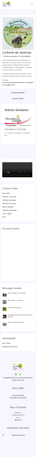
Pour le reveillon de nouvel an (16, 322)
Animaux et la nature (9, 203)
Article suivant (17, 99)
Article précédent (17, 93)
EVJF (4, 217)
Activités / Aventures (9, 197)
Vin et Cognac (7, 214)
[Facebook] (16, 374)
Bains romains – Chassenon (15, 300)
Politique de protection (9, 347)
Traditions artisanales (9, 210)
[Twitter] (20, 374)
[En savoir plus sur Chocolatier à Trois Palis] (18, 120)
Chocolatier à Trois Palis (15, 129)
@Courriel (18, 420)
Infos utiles (6, 193)
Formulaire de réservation (18, 398)
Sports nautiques (8, 207)
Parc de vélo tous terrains (15, 307)
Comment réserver (18, 395)
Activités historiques (9, 200)
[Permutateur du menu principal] (32, 4)
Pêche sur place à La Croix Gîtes (17, 293)
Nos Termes (6, 343)
